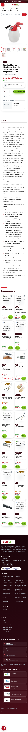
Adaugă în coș (19, 91)
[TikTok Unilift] (11, 564)
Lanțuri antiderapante (20, 593)
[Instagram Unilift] (7, 564)
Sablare (4, 597)
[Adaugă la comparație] (8, 96)
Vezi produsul (7, 378)
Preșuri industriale (19, 582)
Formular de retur (7, 629)
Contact (4, 622)
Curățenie (17, 576)
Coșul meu (5, 611)
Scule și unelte (6, 580)
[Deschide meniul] (2, 4)
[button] (25, 21)
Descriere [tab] (4, 120)
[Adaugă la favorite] (5, 96)
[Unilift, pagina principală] (16, 5)
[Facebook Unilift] (4, 564)
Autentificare (6, 609)
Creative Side (10, 711)
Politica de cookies (7, 627)
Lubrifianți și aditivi (7, 582)
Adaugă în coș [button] (10, 317)
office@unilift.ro (17, 1)
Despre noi (5, 620)
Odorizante (5, 601)
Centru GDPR (6, 631)
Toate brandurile (19, 601)
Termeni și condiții (7, 624)
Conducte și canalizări (20, 580)
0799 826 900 (7, 1)
